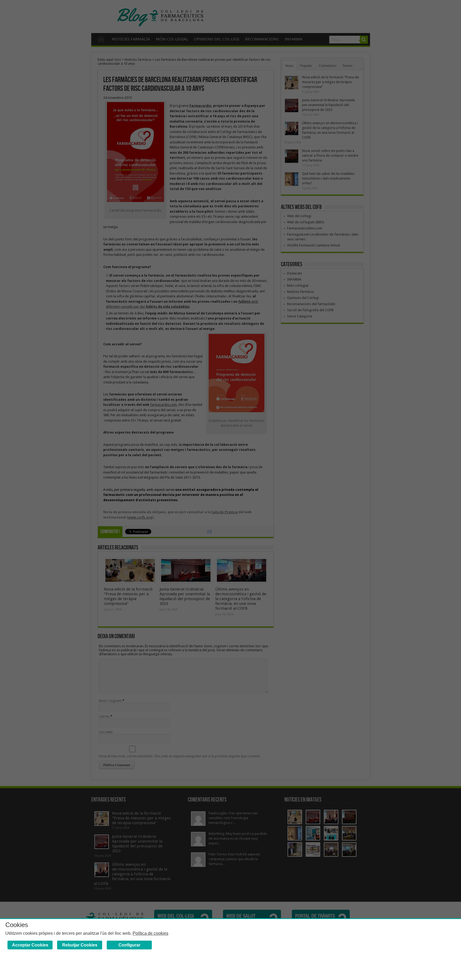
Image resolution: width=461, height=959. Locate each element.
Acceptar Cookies (30, 945)
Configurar (129, 945)
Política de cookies (150, 933)
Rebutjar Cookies (79, 945)
